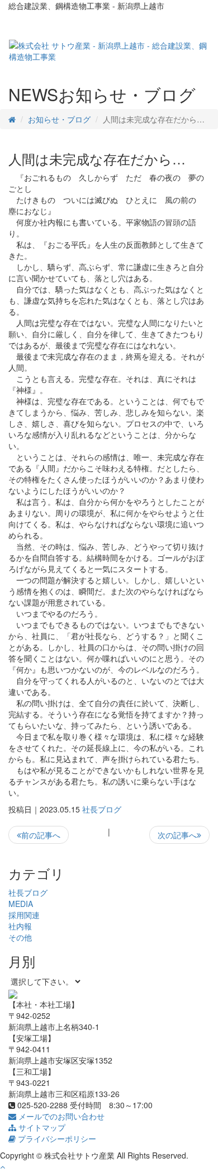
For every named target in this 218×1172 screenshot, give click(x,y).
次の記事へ (177, 834)
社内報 (20, 926)
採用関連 (24, 914)
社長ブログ (101, 809)
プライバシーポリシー (56, 1138)
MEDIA (20, 903)
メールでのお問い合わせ (60, 1116)
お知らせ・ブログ (59, 119)
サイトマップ (40, 1127)
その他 (20, 937)
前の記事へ (40, 834)
